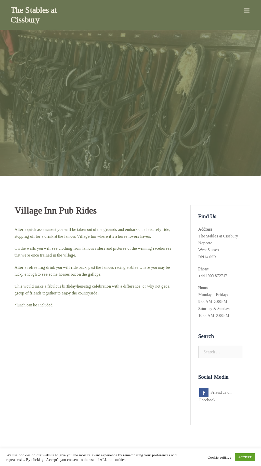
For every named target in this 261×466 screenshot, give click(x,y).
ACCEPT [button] (245, 457)
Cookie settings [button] (219, 457)
